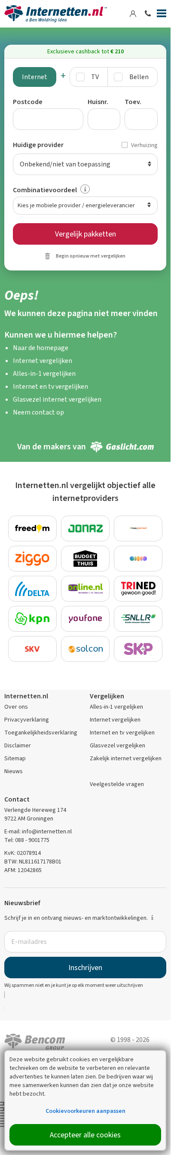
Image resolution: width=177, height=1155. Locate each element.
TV (95, 76)
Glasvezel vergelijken (117, 745)
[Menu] (162, 15)
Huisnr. (98, 101)
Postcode (28, 101)
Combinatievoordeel (45, 189)
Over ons (16, 707)
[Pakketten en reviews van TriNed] (138, 589)
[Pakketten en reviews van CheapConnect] (138, 528)
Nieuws (13, 771)
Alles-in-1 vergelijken (44, 373)
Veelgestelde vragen (117, 784)
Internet (34, 76)
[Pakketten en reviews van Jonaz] (85, 528)
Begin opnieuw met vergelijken (90, 255)
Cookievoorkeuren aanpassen (85, 1111)
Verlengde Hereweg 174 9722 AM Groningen (35, 814)
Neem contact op (38, 412)
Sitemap (15, 758)
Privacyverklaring (26, 720)
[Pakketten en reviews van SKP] (138, 649)
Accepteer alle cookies (85, 1135)
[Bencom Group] (34, 1040)
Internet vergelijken (42, 360)
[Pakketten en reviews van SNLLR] (138, 619)
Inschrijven (85, 967)
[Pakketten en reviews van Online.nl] (85, 589)
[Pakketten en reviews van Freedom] (32, 528)
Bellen (139, 76)
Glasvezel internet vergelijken (57, 399)
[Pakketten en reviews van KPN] (32, 619)
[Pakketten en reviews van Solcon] (85, 649)
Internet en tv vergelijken (50, 386)
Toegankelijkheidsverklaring (40, 732)
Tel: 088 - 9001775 (26, 840)
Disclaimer (17, 745)
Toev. (133, 101)
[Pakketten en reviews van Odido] (138, 558)
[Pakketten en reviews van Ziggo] (32, 558)
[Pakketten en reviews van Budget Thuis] (85, 558)
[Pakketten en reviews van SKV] (32, 649)
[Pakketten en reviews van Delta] (32, 589)
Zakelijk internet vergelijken (126, 758)
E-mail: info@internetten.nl (38, 831)
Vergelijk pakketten (85, 234)
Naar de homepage (40, 347)
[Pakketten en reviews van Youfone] (85, 619)
